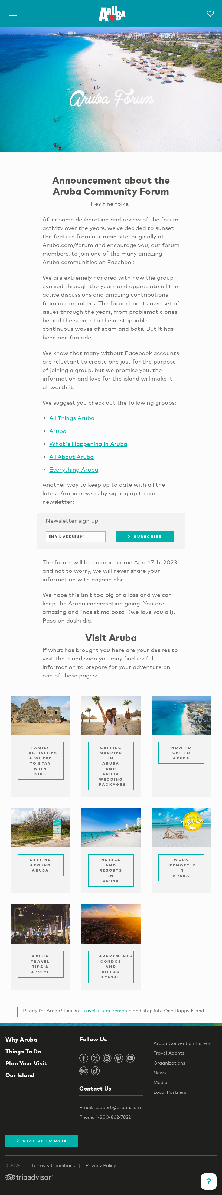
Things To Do (23, 1051)
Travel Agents (169, 1053)
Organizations (169, 1063)
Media (161, 1082)
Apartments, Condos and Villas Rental (116, 966)
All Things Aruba (71, 417)
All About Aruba (71, 456)
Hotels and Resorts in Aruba (111, 870)
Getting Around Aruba (41, 864)
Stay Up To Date (45, 1140)
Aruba (57, 430)
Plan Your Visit (26, 1063)
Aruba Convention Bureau (183, 1043)
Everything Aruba (73, 469)
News (160, 1072)
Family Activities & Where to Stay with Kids (43, 760)
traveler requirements (106, 1010)
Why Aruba (21, 1039)
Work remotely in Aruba (182, 867)
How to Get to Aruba (181, 752)
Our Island (19, 1075)
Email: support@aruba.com (110, 1107)
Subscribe (148, 536)
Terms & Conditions (53, 1165)
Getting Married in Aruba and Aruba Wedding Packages (112, 766)
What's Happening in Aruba (88, 443)
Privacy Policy (101, 1165)
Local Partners (170, 1092)
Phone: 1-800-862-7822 (105, 1117)
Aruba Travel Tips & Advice (40, 964)
